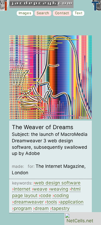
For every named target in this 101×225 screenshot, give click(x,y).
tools (52, 202)
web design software (58, 183)
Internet (22, 189)
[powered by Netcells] (80, 220)
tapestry (60, 208)
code (45, 195)
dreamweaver (29, 202)
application (71, 202)
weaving (59, 189)
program (23, 208)
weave (40, 189)
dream (42, 208)
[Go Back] (50, 117)
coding (61, 195)
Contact (62, 13)
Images (25, 13)
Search (43, 13)
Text (78, 13)
